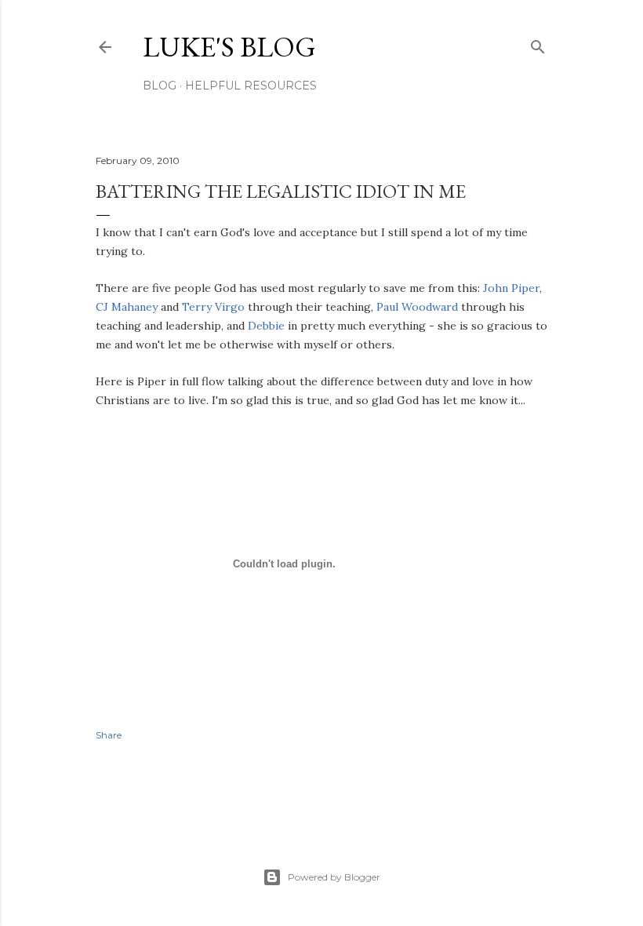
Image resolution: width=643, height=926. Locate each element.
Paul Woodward (417, 307)
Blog (159, 85)
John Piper (511, 288)
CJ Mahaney (127, 307)
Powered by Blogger (334, 877)
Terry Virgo (213, 307)
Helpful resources (251, 85)
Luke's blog (229, 46)
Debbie (266, 326)
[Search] (538, 43)
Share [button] (109, 735)
